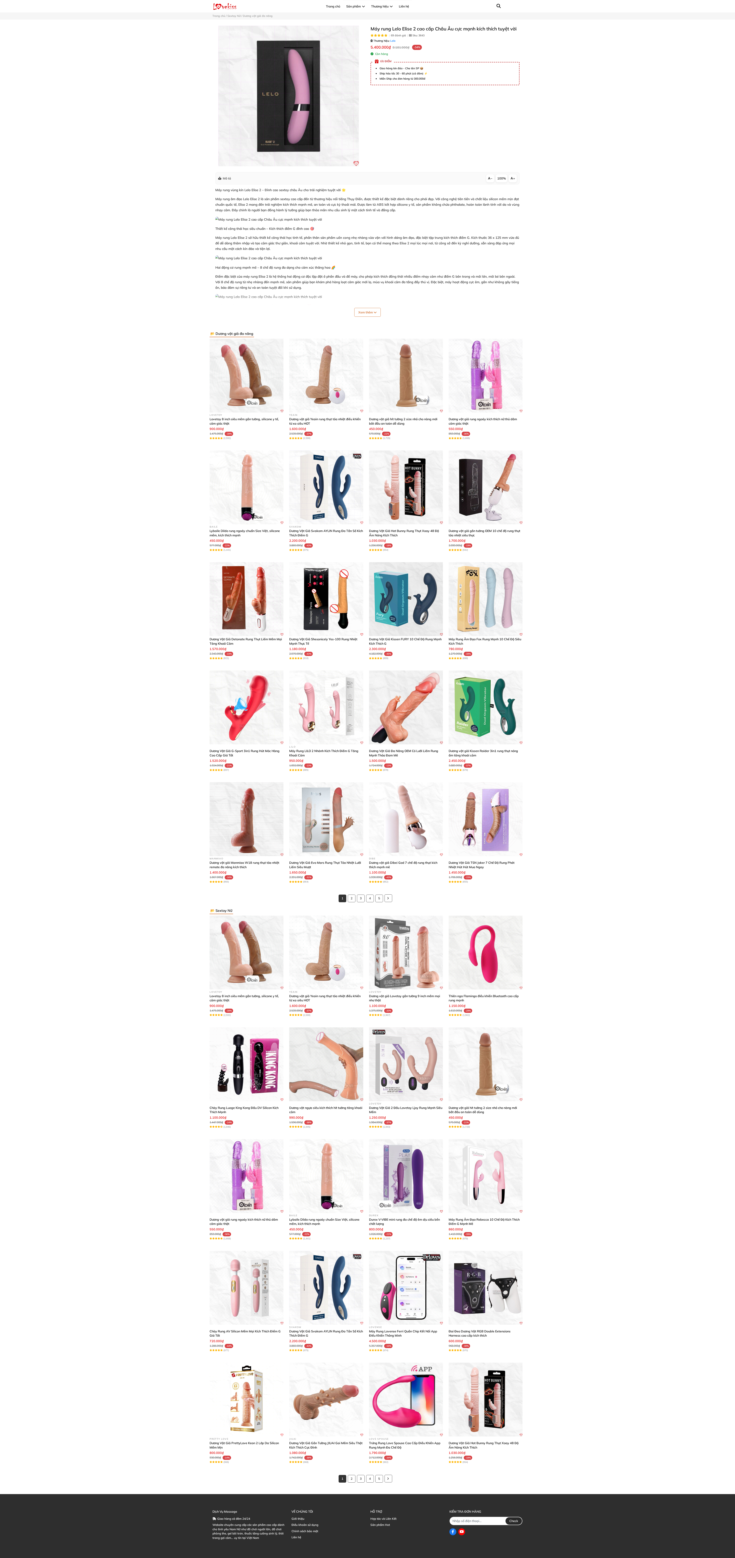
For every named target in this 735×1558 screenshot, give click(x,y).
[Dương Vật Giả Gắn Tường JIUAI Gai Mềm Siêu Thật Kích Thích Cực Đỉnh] (326, 1399)
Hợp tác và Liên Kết (383, 1518)
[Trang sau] (388, 898)
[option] (288, 96)
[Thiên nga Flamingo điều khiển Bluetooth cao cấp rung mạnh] (486, 952)
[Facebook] (452, 1531)
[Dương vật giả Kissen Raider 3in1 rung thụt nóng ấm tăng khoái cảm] (486, 707)
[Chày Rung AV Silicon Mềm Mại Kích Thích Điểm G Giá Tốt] (246, 1288)
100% (501, 178)
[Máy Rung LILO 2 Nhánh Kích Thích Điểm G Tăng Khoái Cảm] (326, 707)
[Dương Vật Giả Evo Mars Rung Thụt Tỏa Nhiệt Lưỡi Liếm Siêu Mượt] (326, 819)
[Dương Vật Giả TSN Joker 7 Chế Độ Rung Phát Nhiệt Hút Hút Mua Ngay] (486, 819)
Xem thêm (366, 312)
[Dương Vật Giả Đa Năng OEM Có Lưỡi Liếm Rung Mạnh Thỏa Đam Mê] (406, 707)
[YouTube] (461, 1531)
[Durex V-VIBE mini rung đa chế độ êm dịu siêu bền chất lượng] (406, 1176)
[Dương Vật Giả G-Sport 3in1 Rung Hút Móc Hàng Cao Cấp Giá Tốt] (246, 707)
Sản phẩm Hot (380, 1525)
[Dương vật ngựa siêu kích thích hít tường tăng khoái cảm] (326, 1064)
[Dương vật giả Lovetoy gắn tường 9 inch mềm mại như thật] (406, 952)
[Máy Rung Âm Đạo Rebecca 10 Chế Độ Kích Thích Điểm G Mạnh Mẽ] (486, 1176)
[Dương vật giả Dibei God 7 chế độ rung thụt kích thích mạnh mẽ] (406, 819)
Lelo (392, 40)
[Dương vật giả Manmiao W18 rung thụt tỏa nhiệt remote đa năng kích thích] (246, 819)
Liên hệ (296, 1537)
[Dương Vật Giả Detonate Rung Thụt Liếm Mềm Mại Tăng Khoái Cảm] (246, 599)
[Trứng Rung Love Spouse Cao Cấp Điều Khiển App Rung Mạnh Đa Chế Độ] (406, 1399)
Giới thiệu (298, 1518)
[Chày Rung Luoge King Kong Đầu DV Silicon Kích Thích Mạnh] (246, 1064)
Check (513, 1521)
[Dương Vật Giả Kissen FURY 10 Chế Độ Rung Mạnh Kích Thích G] (406, 599)
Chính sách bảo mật (305, 1531)
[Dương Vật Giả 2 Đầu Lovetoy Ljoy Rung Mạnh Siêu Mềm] (406, 1064)
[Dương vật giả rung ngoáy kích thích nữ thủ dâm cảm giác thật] (486, 376)
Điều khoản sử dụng (305, 1525)
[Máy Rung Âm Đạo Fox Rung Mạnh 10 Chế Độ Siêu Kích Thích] (486, 599)
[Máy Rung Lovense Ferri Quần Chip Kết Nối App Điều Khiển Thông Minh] (406, 1288)
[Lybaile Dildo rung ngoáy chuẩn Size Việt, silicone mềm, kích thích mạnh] (246, 487)
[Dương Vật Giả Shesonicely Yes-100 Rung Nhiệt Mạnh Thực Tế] (326, 599)
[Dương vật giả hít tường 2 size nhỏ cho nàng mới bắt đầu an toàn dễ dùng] (406, 376)
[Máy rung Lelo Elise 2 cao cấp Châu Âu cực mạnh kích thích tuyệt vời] (288, 96)
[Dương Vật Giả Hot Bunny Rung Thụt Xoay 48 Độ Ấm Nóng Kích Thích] (406, 487)
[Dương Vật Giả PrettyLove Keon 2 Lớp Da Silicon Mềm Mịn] (246, 1399)
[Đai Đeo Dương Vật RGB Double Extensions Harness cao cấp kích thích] (486, 1288)
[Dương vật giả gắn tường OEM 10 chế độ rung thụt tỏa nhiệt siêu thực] (486, 487)
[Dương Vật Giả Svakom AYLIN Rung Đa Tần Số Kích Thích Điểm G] (326, 487)
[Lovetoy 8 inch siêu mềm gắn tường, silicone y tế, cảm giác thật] (246, 376)
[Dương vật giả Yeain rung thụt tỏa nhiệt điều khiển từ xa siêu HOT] (326, 376)
